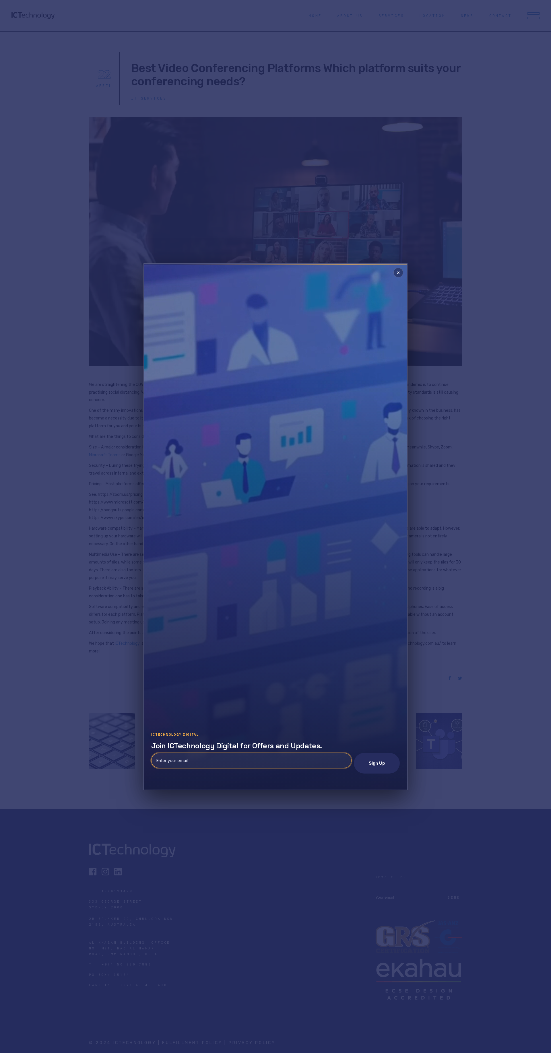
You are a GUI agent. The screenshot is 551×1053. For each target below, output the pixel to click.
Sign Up (377, 763)
